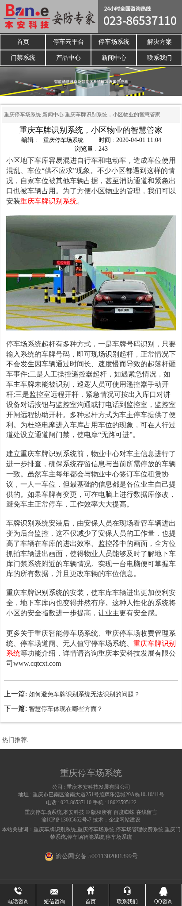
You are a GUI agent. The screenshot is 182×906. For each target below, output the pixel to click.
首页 (23, 41)
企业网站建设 (124, 820)
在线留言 (146, 812)
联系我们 (159, 57)
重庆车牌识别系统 (55, 829)
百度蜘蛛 (124, 812)
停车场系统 (114, 41)
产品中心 (68, 57)
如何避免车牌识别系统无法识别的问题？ (84, 694)
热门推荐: (15, 740)
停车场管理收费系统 (139, 829)
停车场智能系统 (85, 837)
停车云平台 (68, 41)
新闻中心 (114, 57)
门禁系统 (23, 57)
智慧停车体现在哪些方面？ (66, 709)
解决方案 (159, 41)
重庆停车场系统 (22, 114)
